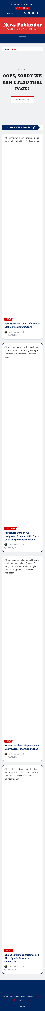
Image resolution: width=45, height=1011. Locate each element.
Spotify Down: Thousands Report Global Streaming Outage (22, 325)
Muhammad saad (16, 332)
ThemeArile (26, 1000)
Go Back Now (23, 99)
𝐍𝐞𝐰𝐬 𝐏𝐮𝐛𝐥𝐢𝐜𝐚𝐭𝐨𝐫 (22, 24)
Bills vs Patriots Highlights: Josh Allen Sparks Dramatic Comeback (21, 958)
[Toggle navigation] (22, 38)
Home (6, 49)
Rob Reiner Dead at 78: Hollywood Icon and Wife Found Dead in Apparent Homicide (21, 536)
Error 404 (16, 49)
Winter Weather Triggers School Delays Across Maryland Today (21, 747)
